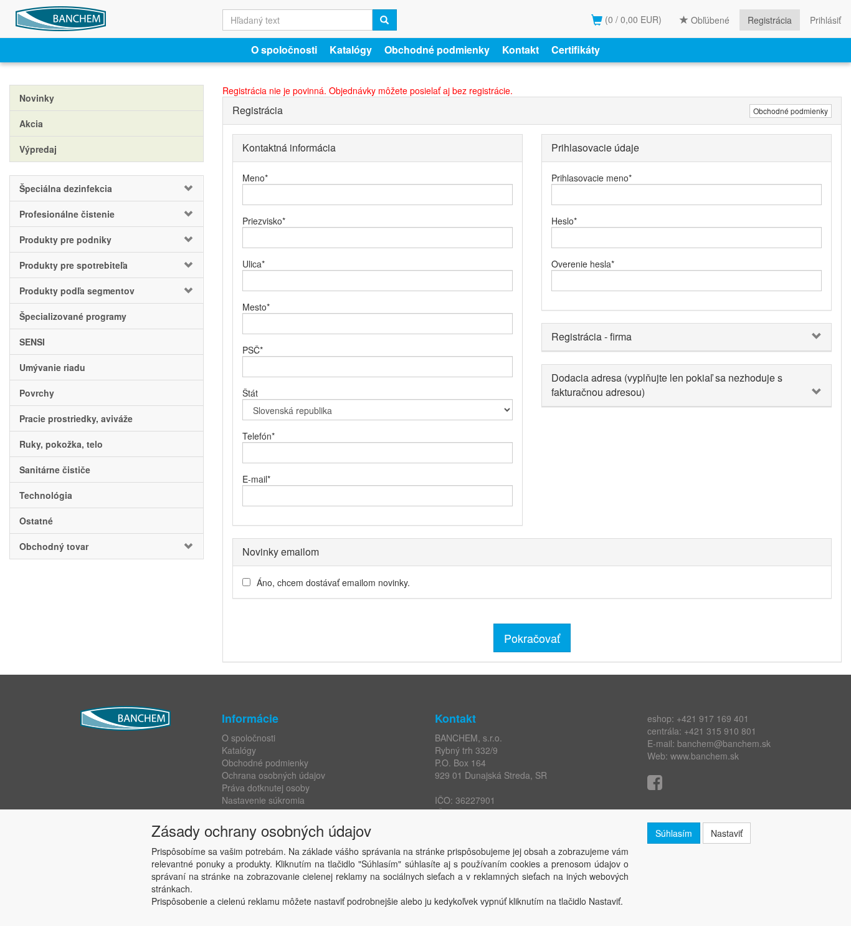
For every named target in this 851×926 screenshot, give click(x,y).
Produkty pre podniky (65, 239)
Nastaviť (727, 833)
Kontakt (520, 49)
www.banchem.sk (704, 756)
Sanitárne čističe (54, 469)
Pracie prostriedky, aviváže (76, 418)
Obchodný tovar (53, 546)
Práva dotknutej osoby (266, 787)
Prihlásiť (825, 20)
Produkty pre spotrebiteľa (73, 265)
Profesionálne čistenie (67, 214)
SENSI (32, 341)
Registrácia (770, 20)
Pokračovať (532, 638)
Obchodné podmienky (437, 49)
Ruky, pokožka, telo (61, 444)
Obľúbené (709, 20)
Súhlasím (673, 833)
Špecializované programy (72, 316)
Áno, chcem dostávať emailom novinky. (333, 582)
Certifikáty (575, 49)
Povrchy (36, 393)
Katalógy (351, 49)
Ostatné (36, 520)
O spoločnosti (284, 49)
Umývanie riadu (52, 367)
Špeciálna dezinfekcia (65, 188)
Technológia (45, 495)
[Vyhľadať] (384, 20)
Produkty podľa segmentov (77, 290)
